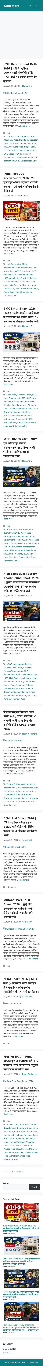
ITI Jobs (12, 543)
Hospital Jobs (9, 405)
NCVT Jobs (21, 695)
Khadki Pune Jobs (11, 688)
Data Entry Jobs (10, 140)
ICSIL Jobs (8, 150)
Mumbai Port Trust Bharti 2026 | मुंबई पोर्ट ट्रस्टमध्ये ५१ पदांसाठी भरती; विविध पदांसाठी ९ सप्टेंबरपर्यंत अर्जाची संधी (18, 908)
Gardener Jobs (24, 395)
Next (19, 1171)
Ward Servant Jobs (18, 426)
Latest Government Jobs (27, 157)
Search (6, 1183)
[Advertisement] (21, 34)
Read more (25, 126)
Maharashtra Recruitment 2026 (17, 419)
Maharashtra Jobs (29, 798)
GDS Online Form (23, 271)
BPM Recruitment (24, 268)
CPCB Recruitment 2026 (27, 788)
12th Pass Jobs (14, 136)
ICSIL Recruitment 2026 (25, 150)
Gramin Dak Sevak (17, 278)
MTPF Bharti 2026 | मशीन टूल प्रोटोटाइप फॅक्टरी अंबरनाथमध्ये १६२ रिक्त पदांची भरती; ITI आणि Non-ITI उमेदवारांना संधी (20, 447)
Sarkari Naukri (9, 295)
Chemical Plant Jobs (12, 668)
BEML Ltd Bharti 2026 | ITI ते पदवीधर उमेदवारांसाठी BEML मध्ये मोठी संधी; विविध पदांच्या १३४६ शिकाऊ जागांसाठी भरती (20, 826)
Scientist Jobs (9, 805)
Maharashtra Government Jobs (17, 415)
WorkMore (16, 1362)
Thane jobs (24, 557)
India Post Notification (19, 285)
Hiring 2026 (23, 1138)
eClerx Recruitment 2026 (25, 1131)
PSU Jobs (13, 557)
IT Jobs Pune (15, 1142)
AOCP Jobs (12, 664)
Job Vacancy (28, 1142)
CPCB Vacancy (10, 791)
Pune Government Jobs (14, 699)
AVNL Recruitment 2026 (23, 536)
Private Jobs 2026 (11, 1149)
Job (8, 133)
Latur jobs (25, 412)
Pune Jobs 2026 (16, 1152)
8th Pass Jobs (28, 136)
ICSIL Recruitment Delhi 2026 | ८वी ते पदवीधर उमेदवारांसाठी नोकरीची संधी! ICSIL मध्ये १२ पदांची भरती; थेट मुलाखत (20, 72)
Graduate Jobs (16, 147)
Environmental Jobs (27, 791)
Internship (11, 887)
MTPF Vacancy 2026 (18, 554)
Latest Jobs (8, 1145)
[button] (30, 5)
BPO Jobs (24, 1124)
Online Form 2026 (11, 801)
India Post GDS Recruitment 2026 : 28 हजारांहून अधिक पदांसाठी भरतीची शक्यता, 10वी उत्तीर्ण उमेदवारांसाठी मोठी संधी (21, 182)
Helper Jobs (29, 147)
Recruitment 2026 (11, 161)
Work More (11, 6)
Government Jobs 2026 (23, 402)
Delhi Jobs (14, 143)
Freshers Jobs (30, 1135)
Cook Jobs (11, 395)
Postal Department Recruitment (17, 292)
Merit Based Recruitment (26, 288)
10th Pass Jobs (14, 264)
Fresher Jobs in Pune (13, 1135)
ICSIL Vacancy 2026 (12, 154)
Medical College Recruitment (16, 422)
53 (13, 1171)
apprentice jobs (25, 664)
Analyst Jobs (12, 1124)
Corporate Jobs (24, 1128)
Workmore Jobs (10, 1159)
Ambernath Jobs (14, 529)
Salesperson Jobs (29, 161)
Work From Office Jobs (19, 1156)
